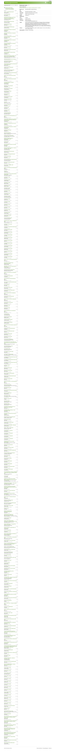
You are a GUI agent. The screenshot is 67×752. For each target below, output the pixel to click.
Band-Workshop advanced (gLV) (8, 88)
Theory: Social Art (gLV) (7, 655)
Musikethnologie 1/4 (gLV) (7, 419)
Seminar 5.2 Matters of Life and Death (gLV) (9, 540)
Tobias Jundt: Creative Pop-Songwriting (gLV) (10, 661)
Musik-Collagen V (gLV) (7, 395)
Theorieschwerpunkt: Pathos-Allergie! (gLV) (10, 628)
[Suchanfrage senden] (15, 10)
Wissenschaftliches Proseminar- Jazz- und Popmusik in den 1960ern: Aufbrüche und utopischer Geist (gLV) (9, 729)
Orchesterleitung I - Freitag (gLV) (8, 430)
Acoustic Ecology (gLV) (7, 14)
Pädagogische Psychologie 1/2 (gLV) (9, 447)
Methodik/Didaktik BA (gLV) (7, 387)
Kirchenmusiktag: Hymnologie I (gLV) (9, 296)
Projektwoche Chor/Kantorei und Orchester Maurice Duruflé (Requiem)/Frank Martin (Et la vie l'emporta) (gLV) (10, 487)
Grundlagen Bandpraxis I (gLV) (8, 229)
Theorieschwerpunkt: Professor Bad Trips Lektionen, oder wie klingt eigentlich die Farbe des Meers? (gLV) (10, 632)
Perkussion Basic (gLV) (7, 455)
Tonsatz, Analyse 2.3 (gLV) (7, 689)
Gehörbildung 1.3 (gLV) (7, 182)
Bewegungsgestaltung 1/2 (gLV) (8, 96)
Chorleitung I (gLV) (6, 107)
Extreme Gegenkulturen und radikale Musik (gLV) (10, 159)
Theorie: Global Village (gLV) (8, 600)
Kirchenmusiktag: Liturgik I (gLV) (8, 302)
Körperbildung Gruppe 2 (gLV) (8, 333)
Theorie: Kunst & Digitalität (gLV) (8, 606)
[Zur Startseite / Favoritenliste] (4, 7)
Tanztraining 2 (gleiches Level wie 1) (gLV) (9, 568)
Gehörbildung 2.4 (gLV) (7, 201)
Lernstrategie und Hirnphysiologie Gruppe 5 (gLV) (10, 362)
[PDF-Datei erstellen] (28, 5)
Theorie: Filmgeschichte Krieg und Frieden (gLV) (10, 597)
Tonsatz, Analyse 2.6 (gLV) (7, 697)
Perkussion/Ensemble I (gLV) (8, 458)
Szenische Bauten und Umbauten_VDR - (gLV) (10, 557)
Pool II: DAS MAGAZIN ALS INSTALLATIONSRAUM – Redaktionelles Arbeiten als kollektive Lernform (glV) (10, 473)
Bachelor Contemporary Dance (33, 7)
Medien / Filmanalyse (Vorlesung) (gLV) (9, 373)
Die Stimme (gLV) (6, 141)
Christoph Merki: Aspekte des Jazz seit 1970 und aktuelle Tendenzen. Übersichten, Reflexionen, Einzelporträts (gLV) (10, 120)
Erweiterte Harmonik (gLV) (7, 156)
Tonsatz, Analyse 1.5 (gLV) (7, 678)
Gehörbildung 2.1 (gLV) (7, 193)
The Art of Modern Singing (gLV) (8, 583)
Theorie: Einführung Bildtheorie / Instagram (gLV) (10, 591)
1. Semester (39, 7)
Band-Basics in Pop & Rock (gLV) (8, 85)
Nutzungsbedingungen (45, 748)
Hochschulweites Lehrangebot (10, 8)
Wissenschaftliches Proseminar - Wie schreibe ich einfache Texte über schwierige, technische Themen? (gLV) (10, 717)
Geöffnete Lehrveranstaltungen (10, 9)
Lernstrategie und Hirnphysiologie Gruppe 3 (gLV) (10, 359)
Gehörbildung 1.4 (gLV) (7, 185)
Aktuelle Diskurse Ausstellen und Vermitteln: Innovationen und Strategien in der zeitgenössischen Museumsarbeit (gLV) (10, 18)
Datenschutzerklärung (39, 748)
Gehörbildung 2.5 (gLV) (7, 204)
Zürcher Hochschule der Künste (8, 748)
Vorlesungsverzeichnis (11, 2)
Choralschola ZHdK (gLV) (7, 104)
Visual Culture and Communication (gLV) (9, 705)
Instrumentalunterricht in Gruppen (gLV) (9, 269)
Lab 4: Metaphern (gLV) (7, 348)
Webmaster (50, 748)
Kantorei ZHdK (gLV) (7, 284)
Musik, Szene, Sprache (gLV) (8, 398)
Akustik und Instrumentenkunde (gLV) (9, 21)
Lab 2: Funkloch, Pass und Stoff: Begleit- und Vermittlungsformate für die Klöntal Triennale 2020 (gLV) (10, 343)
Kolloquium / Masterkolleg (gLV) (8, 319)
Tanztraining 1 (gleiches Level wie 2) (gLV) (9, 565)
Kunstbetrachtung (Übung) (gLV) (8, 339)
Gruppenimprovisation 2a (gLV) (8, 237)
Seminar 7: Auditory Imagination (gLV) (9, 546)
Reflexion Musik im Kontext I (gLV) (8, 505)
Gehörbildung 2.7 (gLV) (7, 209)
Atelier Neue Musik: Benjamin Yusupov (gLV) (10, 49)
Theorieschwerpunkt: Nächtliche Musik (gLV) (10, 625)
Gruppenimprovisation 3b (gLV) (8, 245)
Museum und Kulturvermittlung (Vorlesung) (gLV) (10, 390)
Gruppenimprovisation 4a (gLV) (8, 248)
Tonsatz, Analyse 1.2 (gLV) (7, 670)
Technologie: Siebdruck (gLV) (8, 574)
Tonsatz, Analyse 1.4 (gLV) (7, 675)
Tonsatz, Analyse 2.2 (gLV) (7, 686)
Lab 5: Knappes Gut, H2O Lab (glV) (8, 351)
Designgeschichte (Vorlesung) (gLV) (9, 135)
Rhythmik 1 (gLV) (6, 508)
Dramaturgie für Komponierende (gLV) (9, 151)
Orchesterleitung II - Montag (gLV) (8, 438)
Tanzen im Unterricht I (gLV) (7, 560)
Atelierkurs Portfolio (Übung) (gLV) (8, 67)
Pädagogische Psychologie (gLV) (8, 444)
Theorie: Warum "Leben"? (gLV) (8, 612)
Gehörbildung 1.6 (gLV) (7, 190)
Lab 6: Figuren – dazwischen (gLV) (8, 354)
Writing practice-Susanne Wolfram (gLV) (9, 742)
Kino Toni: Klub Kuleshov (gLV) (8, 287)
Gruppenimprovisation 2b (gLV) (8, 240)
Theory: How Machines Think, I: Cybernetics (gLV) (10, 652)
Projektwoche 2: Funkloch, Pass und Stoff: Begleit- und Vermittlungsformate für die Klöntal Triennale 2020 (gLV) (10, 479)
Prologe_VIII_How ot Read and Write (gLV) (9, 490)
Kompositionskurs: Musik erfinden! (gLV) (9, 328)
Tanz (27, 7)
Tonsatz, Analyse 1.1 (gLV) (7, 667)
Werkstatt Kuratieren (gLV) (7, 713)
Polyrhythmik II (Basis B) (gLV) (8, 463)
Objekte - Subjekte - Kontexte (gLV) (8, 427)
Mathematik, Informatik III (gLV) (8, 370)
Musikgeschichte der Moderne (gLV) (8, 422)
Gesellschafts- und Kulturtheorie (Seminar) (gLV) (10, 226)
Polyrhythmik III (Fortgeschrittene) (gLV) (9, 466)
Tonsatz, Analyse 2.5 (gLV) (7, 694)
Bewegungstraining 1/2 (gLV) (8, 99)
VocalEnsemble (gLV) (7, 708)
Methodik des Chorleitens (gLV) (8, 378)
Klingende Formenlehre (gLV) (8, 316)
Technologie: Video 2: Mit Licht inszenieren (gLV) (10, 580)
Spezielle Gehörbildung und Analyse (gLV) (9, 549)
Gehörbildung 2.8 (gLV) (7, 212)
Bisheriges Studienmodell (9, 7)
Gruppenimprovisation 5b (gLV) (8, 256)
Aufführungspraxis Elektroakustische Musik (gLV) (10, 72)
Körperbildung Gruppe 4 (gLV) (8, 336)
